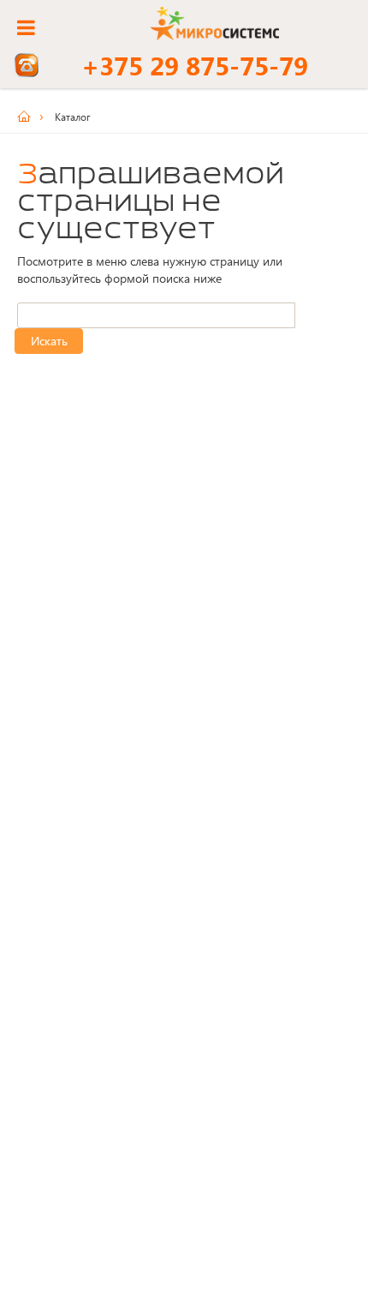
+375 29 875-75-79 (194, 65)
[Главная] (30, 116)
